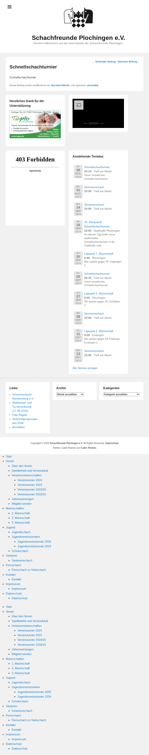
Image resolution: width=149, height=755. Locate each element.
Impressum (13, 584)
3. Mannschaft (21, 522)
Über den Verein (22, 466)
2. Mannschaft (21, 517)
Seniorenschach (94, 187)
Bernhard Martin (60, 85)
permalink (92, 85)
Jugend (10, 527)
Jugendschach (21, 532)
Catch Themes (88, 448)
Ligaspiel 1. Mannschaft (98, 253)
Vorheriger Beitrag (104, 61)
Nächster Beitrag (128, 61)
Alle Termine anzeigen (85, 368)
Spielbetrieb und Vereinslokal (30, 470)
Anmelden (18, 427)
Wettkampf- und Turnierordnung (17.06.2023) (22, 406)
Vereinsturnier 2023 (29, 484)
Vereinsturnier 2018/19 (31, 494)
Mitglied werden (21, 503)
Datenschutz (112, 443)
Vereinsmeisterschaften (27, 475)
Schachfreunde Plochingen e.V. (78, 37)
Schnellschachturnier (97, 167)
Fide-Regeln (19, 414)
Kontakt (11, 574)
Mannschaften (15, 508)
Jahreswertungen (23, 499)
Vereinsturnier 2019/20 (31, 489)
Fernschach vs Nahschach (29, 569)
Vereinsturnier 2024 (29, 480)
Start (9, 456)
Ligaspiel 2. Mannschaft (98, 293)
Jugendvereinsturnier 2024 (34, 546)
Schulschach (20, 551)
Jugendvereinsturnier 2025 (34, 541)
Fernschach (13, 565)
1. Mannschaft (21, 513)
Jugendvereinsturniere (26, 536)
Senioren (11, 555)
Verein (10, 461)
